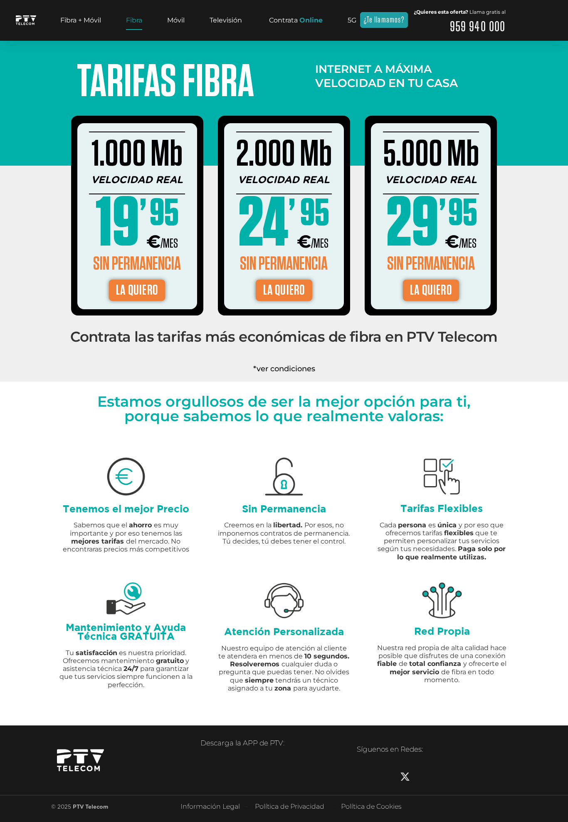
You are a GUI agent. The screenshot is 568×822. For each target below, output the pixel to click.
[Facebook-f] (365, 777)
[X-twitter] (405, 777)
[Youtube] (445, 777)
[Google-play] (209, 770)
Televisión (226, 20)
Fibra (134, 20)
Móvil (176, 20)
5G (352, 20)
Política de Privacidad (289, 806)
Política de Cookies (371, 806)
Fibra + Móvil (80, 20)
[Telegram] (465, 777)
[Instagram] (385, 777)
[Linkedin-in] (425, 777)
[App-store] (230, 770)
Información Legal (210, 806)
